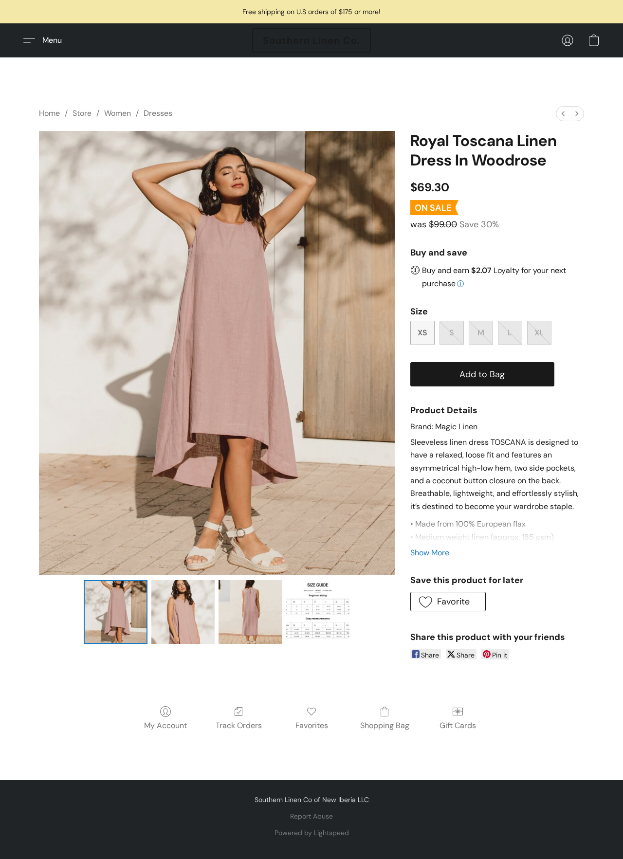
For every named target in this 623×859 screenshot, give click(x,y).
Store (82, 113)
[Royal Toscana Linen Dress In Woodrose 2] (250, 611)
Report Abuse (311, 816)
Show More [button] (429, 553)
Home (49, 113)
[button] (311, 40)
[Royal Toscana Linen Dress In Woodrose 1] (183, 611)
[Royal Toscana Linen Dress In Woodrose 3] (317, 611)
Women (117, 113)
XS (422, 333)
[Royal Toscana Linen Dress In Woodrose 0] (115, 611)
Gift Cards (458, 725)
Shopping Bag (384, 725)
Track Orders (239, 725)
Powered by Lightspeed (312, 832)
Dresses (158, 113)
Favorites (311, 725)
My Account (165, 725)
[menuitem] (563, 114)
